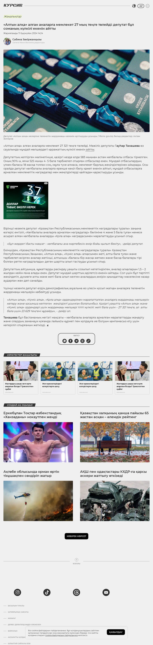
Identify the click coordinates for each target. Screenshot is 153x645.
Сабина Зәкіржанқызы (27, 39)
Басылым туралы (16, 606)
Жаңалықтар (12, 16)
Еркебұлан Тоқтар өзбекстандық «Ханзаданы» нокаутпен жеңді (32, 415)
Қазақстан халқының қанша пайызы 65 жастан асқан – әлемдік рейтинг (114, 415)
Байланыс (12, 631)
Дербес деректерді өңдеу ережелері (24, 625)
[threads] (76, 592)
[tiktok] (47, 592)
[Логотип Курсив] (13, 5)
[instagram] (17, 592)
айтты (89, 149)
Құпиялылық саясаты (18, 612)
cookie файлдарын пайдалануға (61, 635)
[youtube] (106, 592)
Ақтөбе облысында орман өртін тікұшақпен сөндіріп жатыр (31, 474)
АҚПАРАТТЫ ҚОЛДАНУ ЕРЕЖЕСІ (21, 637)
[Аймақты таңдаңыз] (134, 6)
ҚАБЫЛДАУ (116, 632)
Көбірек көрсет (76, 536)
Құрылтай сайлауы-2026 (19, 644)
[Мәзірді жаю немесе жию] (148, 6)
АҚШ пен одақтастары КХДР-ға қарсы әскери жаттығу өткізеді (113, 474)
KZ (140, 6)
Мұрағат (12, 618)
